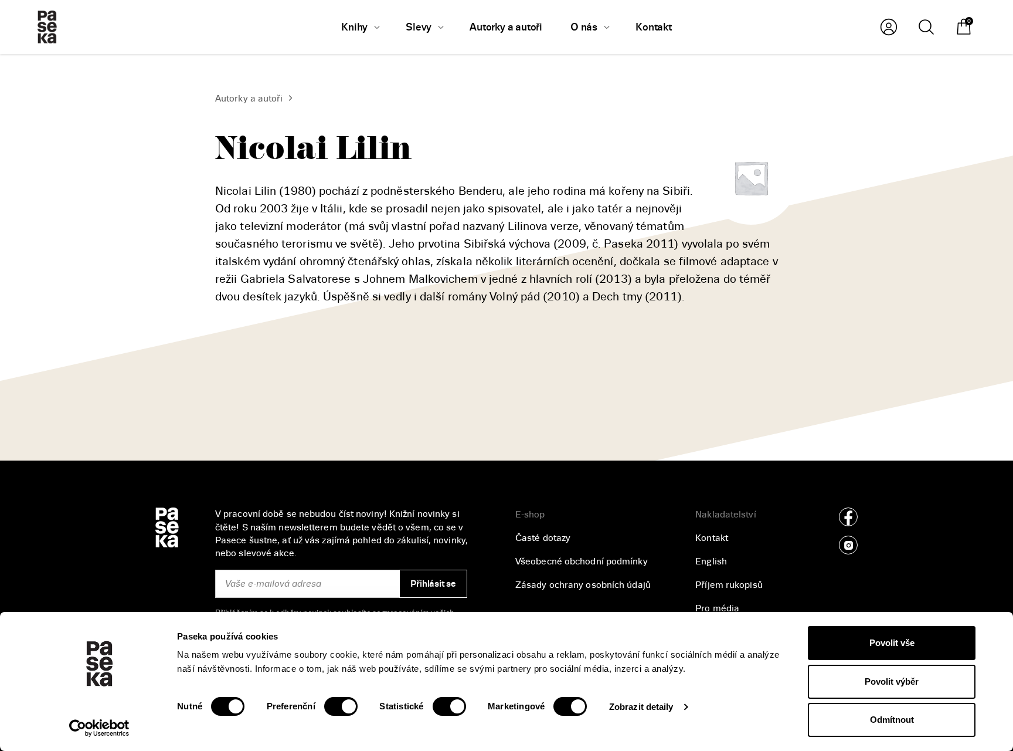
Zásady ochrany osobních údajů (583, 585)
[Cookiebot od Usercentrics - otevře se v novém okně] (99, 728)
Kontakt (711, 538)
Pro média (717, 608)
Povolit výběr (892, 681)
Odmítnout (892, 720)
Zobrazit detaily (641, 707)
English (711, 561)
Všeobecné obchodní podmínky (581, 561)
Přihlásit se (432, 584)
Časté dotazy (542, 538)
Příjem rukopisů (729, 585)
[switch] (341, 706)
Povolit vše (892, 643)
